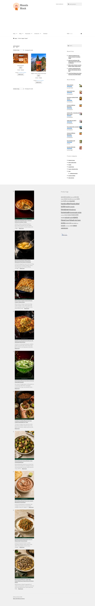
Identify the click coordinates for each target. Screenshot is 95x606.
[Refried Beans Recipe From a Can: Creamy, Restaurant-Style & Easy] (24, 485)
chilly (77, 197)
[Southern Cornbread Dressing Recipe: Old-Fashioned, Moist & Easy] (24, 325)
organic (75, 217)
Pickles (69, 164)
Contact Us (36, 33)
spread (63, 225)
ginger (67, 201)
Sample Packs (71, 166)
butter (71, 197)
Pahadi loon (65, 220)
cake (73, 197)
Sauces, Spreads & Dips (73, 169)
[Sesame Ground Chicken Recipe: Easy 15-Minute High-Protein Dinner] (24, 524)
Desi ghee (70, 199)
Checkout (45, 33)
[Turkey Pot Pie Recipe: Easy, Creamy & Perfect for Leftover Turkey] (24, 205)
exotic (78, 199)
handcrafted (66, 203)
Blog (20, 33)
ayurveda (63, 197)
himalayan (65, 209)
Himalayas (72, 209)
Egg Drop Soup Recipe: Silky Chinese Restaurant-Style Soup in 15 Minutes (74, 62)
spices (75, 223)
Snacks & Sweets (71, 175)
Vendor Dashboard (59, 4)
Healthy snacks (69, 207)
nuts (70, 217)
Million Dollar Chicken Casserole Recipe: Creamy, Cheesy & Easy (74, 65)
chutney (66, 199)
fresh (62, 201)
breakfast (68, 197)
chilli (75, 197)
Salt (70, 223)
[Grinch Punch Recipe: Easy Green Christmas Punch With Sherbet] (24, 365)
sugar (66, 225)
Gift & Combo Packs (72, 162)
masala (62, 217)
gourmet (72, 201)
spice (72, 223)
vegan (75, 225)
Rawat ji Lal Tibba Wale (40, 80)
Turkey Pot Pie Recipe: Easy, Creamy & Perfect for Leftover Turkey (74, 57)
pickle (63, 223)
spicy (77, 223)
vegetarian (64, 228)
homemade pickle (75, 212)
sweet (71, 225)
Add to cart (20, 74)
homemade (65, 212)
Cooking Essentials (74, 173)
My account (27, 33)
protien (67, 223)
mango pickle (74, 215)
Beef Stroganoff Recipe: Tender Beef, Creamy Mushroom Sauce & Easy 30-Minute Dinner (24, 581)
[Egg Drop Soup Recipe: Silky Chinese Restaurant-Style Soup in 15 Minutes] (24, 245)
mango (69, 215)
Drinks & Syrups (71, 160)
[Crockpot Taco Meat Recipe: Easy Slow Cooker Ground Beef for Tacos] (24, 405)
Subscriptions (71, 177)
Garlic (64, 201)
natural (67, 217)
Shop (14, 33)
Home (16, 38)
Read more (21, 228)
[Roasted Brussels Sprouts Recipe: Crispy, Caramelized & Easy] (24, 445)
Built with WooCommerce (19, 598)
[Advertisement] (47, 21)
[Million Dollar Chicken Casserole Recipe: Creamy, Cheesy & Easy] (24, 285)
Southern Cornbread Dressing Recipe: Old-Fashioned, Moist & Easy (74, 70)
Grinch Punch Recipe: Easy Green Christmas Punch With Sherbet (74, 74)
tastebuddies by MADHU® (22, 72)
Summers (68, 225)
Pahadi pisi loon (75, 220)
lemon (65, 215)
